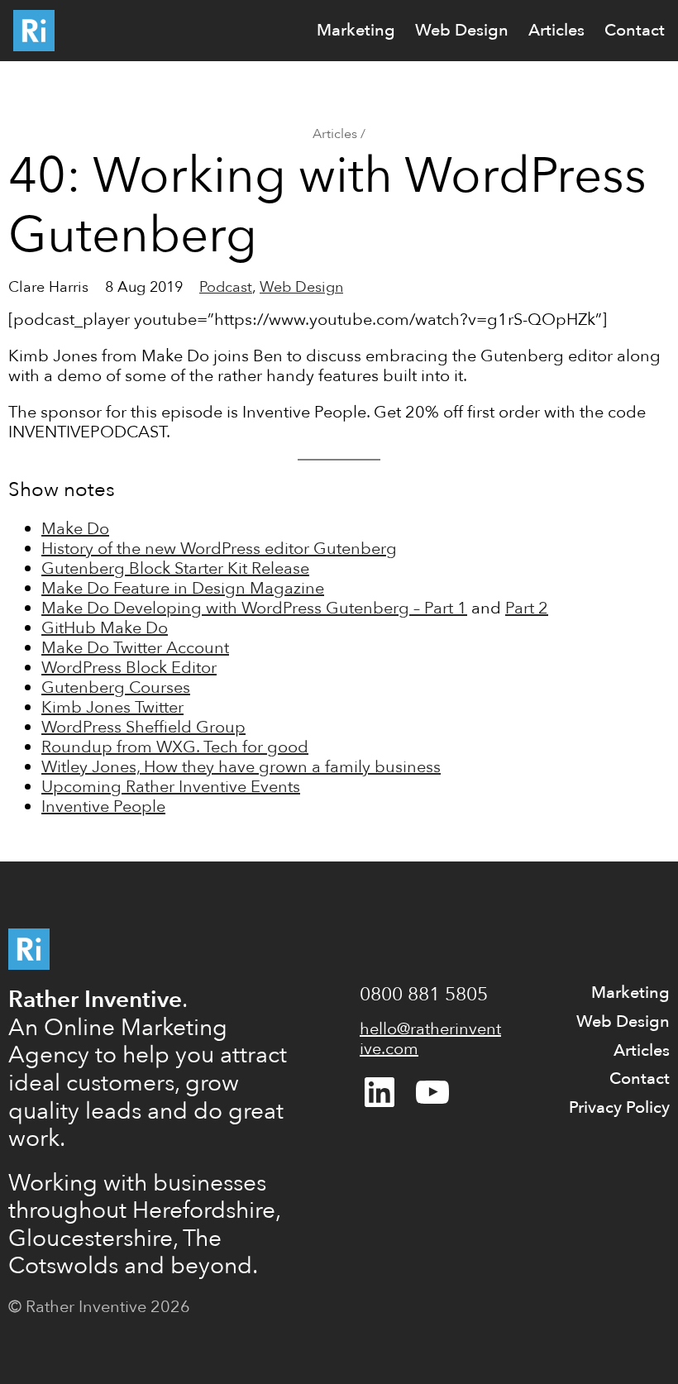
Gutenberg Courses (115, 687)
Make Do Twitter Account (135, 648)
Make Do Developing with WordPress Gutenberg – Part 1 (254, 608)
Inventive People (103, 806)
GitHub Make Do (104, 628)
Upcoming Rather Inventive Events (170, 787)
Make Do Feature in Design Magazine (182, 588)
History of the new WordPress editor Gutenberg (219, 548)
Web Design (301, 287)
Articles (335, 134)
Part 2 (526, 608)
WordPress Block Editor (129, 667)
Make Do (75, 529)
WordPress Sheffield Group (143, 727)
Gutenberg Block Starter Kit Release (175, 568)
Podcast (225, 287)
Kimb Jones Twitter (112, 707)
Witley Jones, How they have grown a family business (241, 767)
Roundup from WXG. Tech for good (174, 747)
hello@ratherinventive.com (430, 1039)
